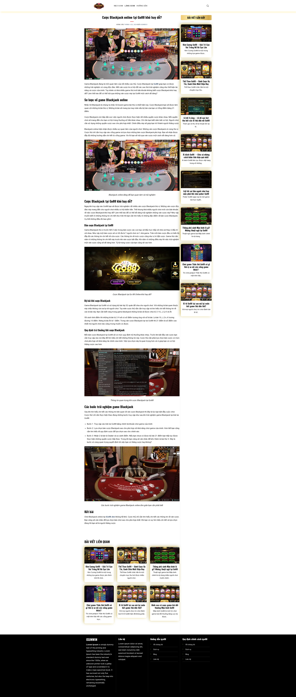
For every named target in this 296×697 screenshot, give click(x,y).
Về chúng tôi (158, 645)
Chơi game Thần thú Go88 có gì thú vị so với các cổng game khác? (99, 608)
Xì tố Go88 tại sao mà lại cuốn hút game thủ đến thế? (132, 606)
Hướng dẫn (142, 6)
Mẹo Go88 (118, 6)
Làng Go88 (130, 6)
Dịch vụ (156, 649)
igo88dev (143, 24)
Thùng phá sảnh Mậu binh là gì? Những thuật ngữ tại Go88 (165, 568)
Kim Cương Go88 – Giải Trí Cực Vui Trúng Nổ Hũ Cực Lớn (99, 568)
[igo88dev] (98, 5)
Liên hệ (156, 659)
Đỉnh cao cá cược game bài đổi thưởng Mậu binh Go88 (164, 606)
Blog (155, 654)
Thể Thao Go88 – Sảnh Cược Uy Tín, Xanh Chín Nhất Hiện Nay (131, 568)
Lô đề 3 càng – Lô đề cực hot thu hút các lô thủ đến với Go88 (196, 119)
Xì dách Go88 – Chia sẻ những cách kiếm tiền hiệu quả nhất (196, 155)
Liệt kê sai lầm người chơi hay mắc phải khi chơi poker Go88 (196, 192)
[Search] (208, 5)
